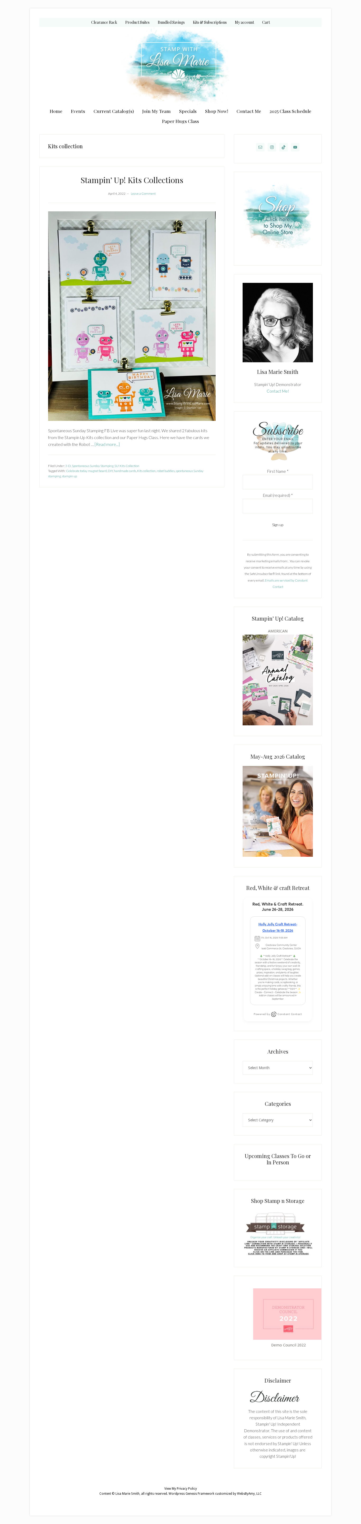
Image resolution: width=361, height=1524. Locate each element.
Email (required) (278, 495)
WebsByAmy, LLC (249, 1494)
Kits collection (146, 471)
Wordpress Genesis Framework (191, 1494)
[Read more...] (107, 444)
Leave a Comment (143, 194)
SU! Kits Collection (126, 466)
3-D (68, 466)
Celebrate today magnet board (86, 471)
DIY (110, 471)
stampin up (69, 476)
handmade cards (125, 471)
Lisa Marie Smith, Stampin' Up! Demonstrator (180, 66)
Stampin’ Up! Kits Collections (132, 180)
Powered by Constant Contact (278, 1014)
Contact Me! (278, 391)
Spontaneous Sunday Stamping (92, 466)
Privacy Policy (187, 1488)
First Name (278, 471)
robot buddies (166, 471)
